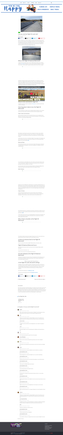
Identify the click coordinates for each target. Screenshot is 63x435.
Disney (36, 2)
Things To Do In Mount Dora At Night (39, 279)
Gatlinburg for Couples (31, 270)
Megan (21, 309)
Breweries (32, 2)
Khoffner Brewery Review (21, 279)
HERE (28, 140)
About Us (24, 2)
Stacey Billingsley (22, 336)
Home (21, 2)
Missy (21, 347)
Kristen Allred (22, 320)
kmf (20, 315)
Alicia (21, 326)
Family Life (39, 2)
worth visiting (23, 63)
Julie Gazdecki (24, 35)
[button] (25, 2)
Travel (28, 2)
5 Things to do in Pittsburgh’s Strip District (21, 300)
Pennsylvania (34, 103)
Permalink (28, 310)
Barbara (21, 392)
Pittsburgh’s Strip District (34, 272)
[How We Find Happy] (31, 4)
